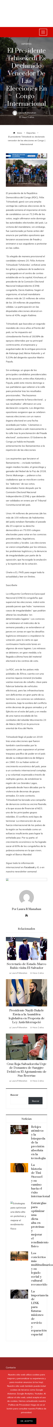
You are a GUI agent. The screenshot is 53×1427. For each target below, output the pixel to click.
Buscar (14, 1094)
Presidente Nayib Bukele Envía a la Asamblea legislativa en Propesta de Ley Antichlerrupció (26, 1016)
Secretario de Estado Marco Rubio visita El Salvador (26, 966)
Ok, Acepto (26, 1421)
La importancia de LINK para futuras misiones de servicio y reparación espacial (39, 1313)
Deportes (26, 44)
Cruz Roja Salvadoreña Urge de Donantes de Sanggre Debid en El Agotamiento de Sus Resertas (26, 1070)
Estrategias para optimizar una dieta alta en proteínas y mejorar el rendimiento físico (39, 1224)
